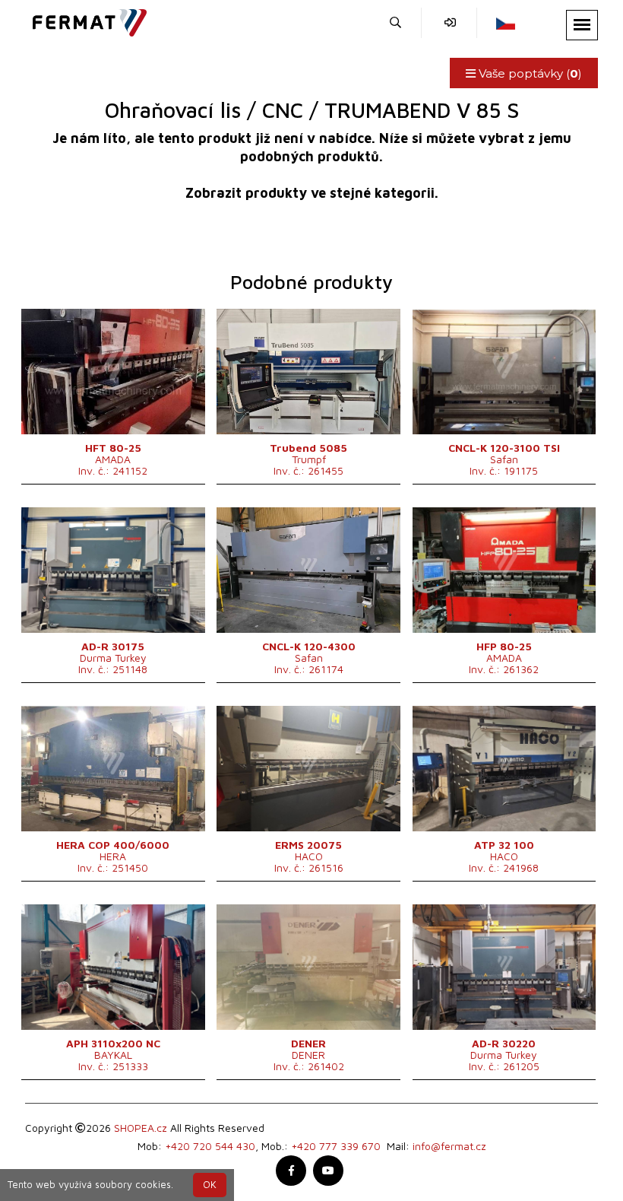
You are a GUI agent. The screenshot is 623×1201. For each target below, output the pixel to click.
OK (210, 1184)
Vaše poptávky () (529, 73)
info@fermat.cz (449, 1145)
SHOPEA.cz (140, 1127)
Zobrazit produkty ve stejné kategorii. (311, 193)
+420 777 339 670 (336, 1145)
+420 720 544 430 (210, 1145)
